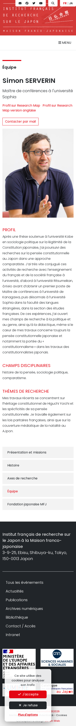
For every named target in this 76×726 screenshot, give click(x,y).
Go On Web (52, 721)
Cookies (61, 715)
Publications (17, 599)
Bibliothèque (17, 617)
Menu (66, 42)
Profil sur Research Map (21, 105)
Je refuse (30, 705)
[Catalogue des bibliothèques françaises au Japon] (57, 688)
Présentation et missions (26, 452)
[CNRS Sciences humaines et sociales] (57, 658)
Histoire (13, 465)
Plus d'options (28, 715)
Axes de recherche (22, 478)
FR (65, 3)
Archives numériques (24, 608)
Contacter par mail (20, 121)
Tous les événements (24, 582)
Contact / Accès (20, 626)
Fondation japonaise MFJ (27, 504)
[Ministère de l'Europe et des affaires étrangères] (19, 664)
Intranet (13, 634)
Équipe (9, 67)
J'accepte (30, 694)
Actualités (15, 591)
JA (71, 3)
